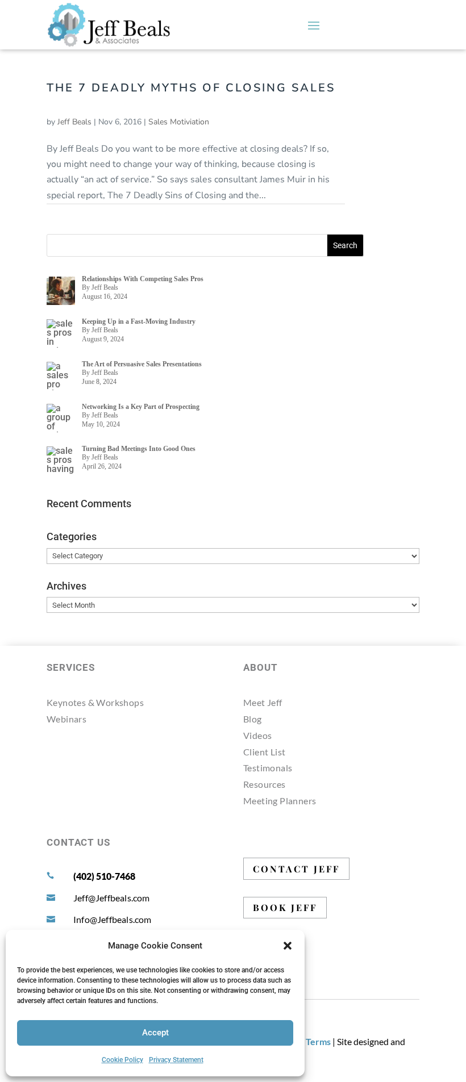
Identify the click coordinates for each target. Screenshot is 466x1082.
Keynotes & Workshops (95, 702)
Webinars (66, 718)
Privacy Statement (176, 1060)
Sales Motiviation (178, 121)
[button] (287, 945)
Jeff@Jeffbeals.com (111, 897)
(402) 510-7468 (104, 876)
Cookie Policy (122, 1060)
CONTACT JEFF (296, 869)
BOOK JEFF (285, 907)
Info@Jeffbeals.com (112, 919)
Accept (155, 1032)
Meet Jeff (262, 702)
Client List (264, 751)
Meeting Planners (279, 800)
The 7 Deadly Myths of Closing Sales (191, 87)
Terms (318, 1041)
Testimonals (267, 767)
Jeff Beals (74, 121)
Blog (252, 718)
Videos (257, 735)
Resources (264, 784)
